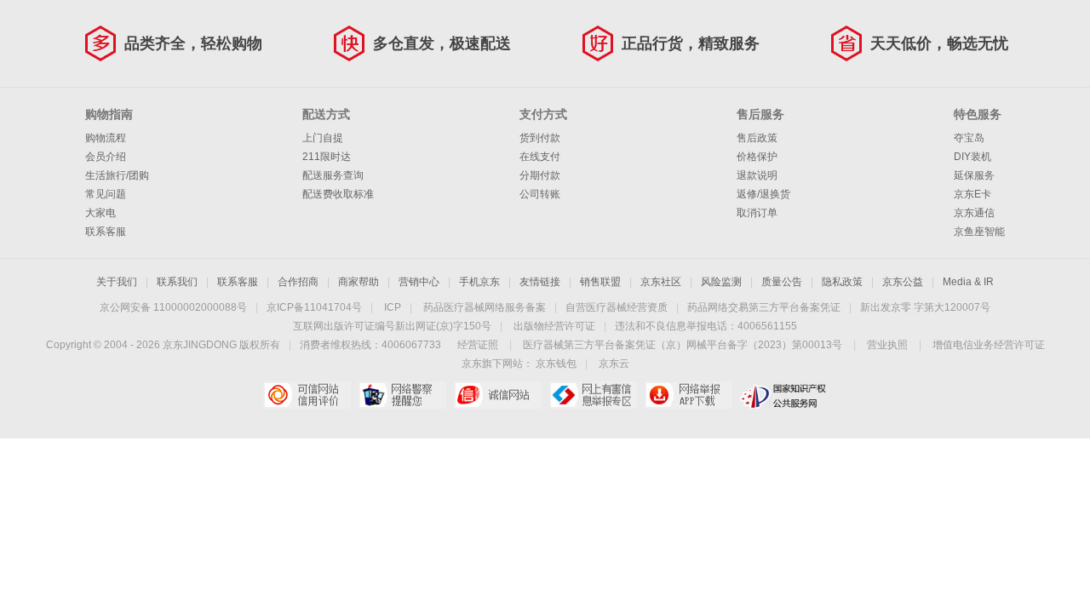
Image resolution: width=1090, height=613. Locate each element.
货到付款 (539, 138)
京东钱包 (556, 364)
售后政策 (757, 138)
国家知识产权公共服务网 (784, 395)
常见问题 (105, 194)
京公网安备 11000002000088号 (173, 307)
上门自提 (322, 138)
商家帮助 (358, 282)
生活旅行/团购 (117, 175)
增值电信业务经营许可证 (988, 345)
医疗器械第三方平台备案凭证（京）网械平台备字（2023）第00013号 (682, 345)
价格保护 (757, 157)
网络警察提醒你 (402, 395)
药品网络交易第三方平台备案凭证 (763, 307)
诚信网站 (498, 395)
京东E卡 (972, 194)
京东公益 (902, 282)
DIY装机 (972, 157)
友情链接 (539, 282)
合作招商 (298, 282)
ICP (392, 307)
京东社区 (660, 282)
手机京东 (479, 282)
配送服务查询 (333, 175)
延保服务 (974, 175)
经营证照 (477, 345)
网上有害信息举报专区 (593, 395)
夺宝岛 (969, 138)
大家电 (100, 213)
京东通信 (974, 213)
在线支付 (539, 157)
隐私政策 (842, 282)
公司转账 (539, 194)
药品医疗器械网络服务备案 (484, 307)
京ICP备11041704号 (314, 307)
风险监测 (721, 282)
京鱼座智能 (979, 232)
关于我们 (116, 282)
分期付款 (539, 175)
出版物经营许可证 (554, 326)
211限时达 (326, 157)
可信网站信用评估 (307, 395)
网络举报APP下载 (688, 395)
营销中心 (419, 282)
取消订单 (757, 213)
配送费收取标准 (338, 194)
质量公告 (781, 282)
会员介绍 (105, 157)
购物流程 (105, 138)
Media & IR (968, 282)
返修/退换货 (763, 194)
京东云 (614, 364)
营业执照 (887, 345)
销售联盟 (600, 282)
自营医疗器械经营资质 (616, 307)
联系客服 (105, 232)
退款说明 (757, 175)
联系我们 (177, 282)
